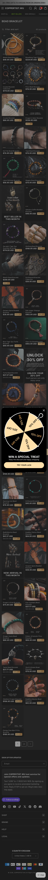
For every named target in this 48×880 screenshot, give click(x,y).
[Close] (44, 410)
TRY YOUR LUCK (24, 465)
